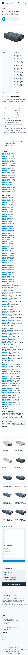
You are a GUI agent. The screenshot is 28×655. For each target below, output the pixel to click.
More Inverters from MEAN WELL (11, 435)
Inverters (16, 92)
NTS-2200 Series (19, 485)
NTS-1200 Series (19, 519)
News (5, 637)
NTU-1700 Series (6, 502)
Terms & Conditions (7, 649)
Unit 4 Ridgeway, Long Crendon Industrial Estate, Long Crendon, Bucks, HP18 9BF (11, 622)
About (5, 635)
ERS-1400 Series (18, 450)
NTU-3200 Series (19, 467)
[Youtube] (5, 610)
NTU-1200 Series (6, 519)
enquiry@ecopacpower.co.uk (11, 627)
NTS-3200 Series (6, 485)
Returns (8, 651)
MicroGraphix (18, 653)
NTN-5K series (5, 450)
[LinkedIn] (2, 610)
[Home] (14, 3)
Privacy (15, 649)
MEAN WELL (17, 89)
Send (14, 560)
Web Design (10, 653)
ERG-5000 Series (6, 467)
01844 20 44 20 (15, 584)
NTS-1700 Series (19, 502)
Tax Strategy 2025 (15, 651)
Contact (5, 639)
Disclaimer (21, 649)
